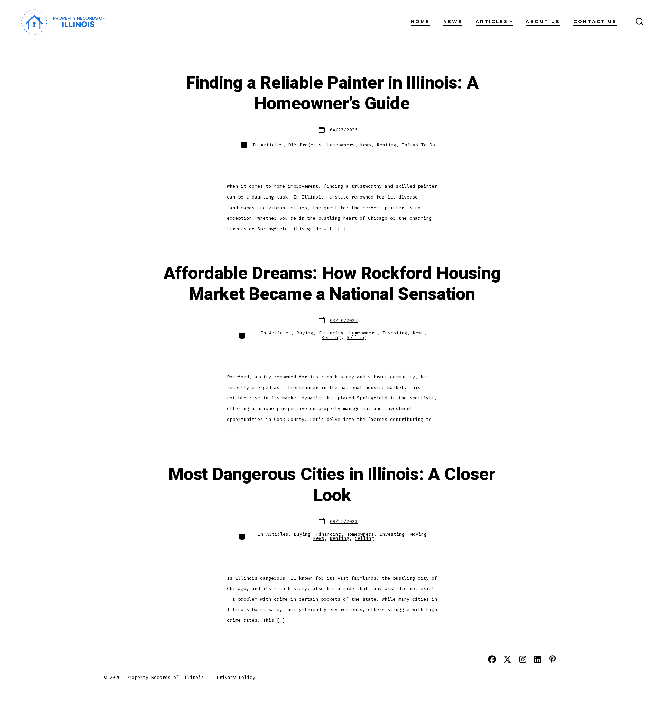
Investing (394, 333)
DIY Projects (305, 145)
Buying (305, 333)
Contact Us (595, 21)
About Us (543, 21)
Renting (386, 145)
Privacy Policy (235, 677)
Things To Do (418, 145)
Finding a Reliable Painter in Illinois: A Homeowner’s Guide (332, 93)
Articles (492, 21)
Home (420, 21)
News (452, 21)
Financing (331, 333)
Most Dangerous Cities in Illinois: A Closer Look (331, 485)
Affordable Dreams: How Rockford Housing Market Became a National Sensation (332, 284)
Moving (418, 534)
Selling (356, 337)
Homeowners (341, 145)
